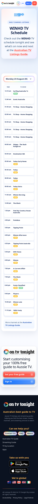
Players (16, 294)
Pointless (16, 220)
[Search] (18, 3)
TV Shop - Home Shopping (22, 107)
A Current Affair (19, 269)
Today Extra (17, 186)
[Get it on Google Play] (19, 464)
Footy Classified (19, 285)
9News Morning (19, 195)
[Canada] (19, 482)
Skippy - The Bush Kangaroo (19, 145)
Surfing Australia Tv (20, 91)
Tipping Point (18, 228)
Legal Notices (28, 498)
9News (15, 260)
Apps (5, 449)
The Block (16, 203)
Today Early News (19, 161)
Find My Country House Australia (22, 212)
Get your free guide (14, 374)
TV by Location (8, 446)
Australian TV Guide (10, 439)
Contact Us (10, 433)
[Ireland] (29, 482)
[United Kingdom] (24, 482)
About (30, 433)
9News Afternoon (19, 235)
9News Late (17, 302)
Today (15, 170)
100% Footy (17, 310)
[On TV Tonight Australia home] (19, 352)
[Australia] (9, 482)
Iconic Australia (19, 99)
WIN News (17, 252)
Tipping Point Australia (21, 243)
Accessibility (7, 498)
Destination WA (19, 154)
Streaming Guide (9, 442)
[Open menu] (34, 3)
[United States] (14, 482)
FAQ (21, 433)
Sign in (28, 3)
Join (23, 3)
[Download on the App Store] (19, 471)
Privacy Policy (17, 498)
